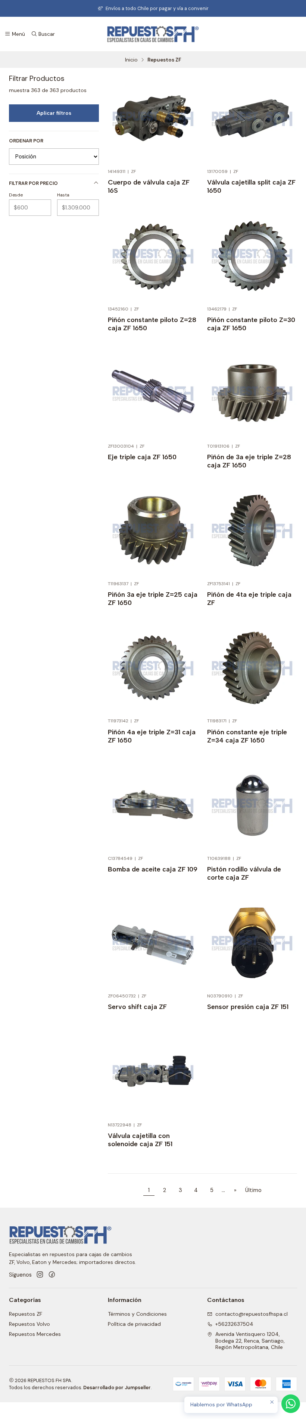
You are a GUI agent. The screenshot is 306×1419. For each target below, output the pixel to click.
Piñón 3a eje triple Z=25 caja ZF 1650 (152, 598)
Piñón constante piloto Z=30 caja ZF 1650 (251, 324)
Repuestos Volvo (29, 1324)
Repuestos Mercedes (35, 1334)
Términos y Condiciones (137, 1314)
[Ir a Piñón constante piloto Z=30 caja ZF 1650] (252, 256)
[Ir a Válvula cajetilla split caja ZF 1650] (252, 119)
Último (253, 1190)
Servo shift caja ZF (137, 1006)
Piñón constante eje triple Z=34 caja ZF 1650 (247, 736)
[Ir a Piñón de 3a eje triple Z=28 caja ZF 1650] (252, 393)
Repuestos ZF (25, 1314)
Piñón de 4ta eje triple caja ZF (249, 598)
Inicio (131, 60)
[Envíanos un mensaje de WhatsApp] (290, 1403)
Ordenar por (26, 141)
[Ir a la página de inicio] (153, 34)
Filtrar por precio (33, 183)
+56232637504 (234, 1324)
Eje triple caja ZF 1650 (142, 457)
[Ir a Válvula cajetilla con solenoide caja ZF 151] (153, 1072)
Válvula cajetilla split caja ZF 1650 (251, 186)
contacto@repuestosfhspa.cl (251, 1314)
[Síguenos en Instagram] (40, 1275)
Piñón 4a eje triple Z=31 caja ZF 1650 (152, 736)
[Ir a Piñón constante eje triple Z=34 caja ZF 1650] (252, 668)
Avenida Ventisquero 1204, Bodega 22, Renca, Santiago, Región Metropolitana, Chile (250, 1340)
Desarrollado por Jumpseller (117, 1387)
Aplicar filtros (54, 113)
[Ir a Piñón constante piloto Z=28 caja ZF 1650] (153, 256)
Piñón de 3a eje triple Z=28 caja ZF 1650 (249, 461)
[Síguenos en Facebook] (52, 1275)
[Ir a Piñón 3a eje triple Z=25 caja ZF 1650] (153, 531)
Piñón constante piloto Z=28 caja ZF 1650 (152, 324)
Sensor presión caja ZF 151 (247, 1006)
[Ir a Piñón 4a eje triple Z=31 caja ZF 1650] (153, 668)
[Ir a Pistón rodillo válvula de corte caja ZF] (252, 806)
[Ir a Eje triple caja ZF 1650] (153, 393)
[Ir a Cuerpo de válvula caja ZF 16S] (153, 119)
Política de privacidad (134, 1324)
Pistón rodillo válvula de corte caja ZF (244, 873)
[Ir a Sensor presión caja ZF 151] (252, 943)
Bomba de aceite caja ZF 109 (152, 869)
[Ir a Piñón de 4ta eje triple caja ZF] (252, 531)
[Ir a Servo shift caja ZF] (153, 943)
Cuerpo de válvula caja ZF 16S (149, 186)
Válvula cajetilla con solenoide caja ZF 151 (140, 1140)
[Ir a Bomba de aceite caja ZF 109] (153, 806)
